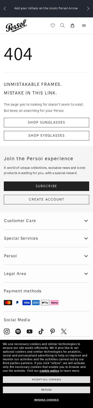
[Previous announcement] (4, 8)
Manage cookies (46, 399)
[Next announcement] (88, 8)
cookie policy (49, 370)
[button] (84, 25)
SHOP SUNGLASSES (46, 122)
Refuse (46, 389)
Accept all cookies (46, 379)
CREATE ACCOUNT (46, 199)
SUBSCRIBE (46, 186)
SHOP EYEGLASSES (46, 136)
